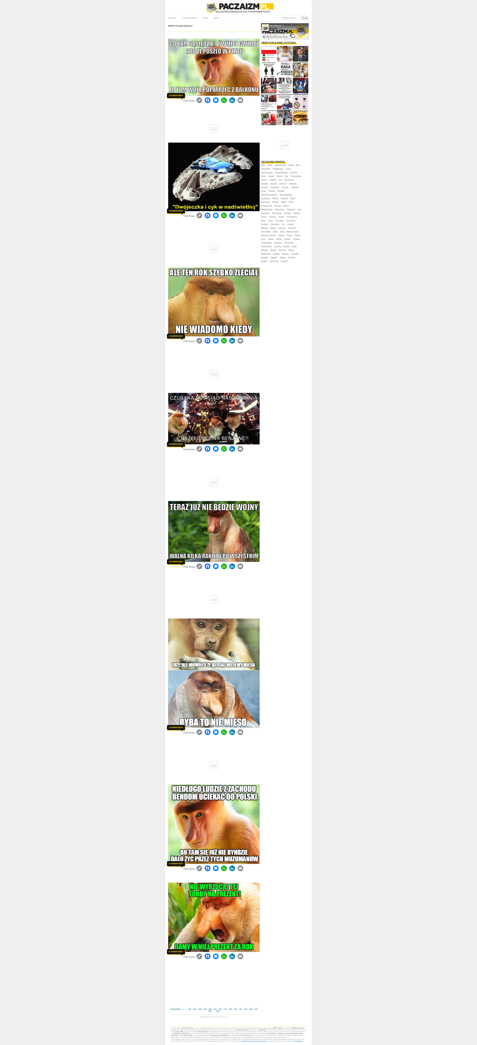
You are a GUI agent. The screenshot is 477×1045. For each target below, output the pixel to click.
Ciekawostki (278, 169)
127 (194, 1009)
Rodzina (281, 228)
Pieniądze (265, 213)
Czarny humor (267, 172)
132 (220, 1009)
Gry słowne (289, 180)
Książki (275, 198)
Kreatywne (265, 198)
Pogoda (296, 213)
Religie (273, 228)
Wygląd (276, 254)
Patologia (291, 209)
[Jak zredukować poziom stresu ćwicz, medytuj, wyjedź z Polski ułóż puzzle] (300, 101)
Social (289, 235)
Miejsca (275, 202)
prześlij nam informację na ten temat (254, 1041)
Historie (282, 183)
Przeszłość (290, 220)
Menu (205, 18)
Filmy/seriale (295, 176)
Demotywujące (281, 172)
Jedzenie (294, 187)
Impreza (264, 187)
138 (250, 1009)
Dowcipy (293, 172)
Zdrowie (291, 257)
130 (210, 1009)
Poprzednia (175, 1009)
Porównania (292, 217)
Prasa (270, 220)
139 (256, 1009)
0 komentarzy (176, 95)
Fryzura (264, 180)
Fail (286, 176)
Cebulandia (265, 169)
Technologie (266, 242)
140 (210, 1011)
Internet (285, 187)
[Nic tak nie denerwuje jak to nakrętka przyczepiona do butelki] (269, 117)
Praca (263, 220)
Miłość (283, 202)
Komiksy (281, 191)
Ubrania (277, 246)
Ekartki (279, 176)
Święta (271, 239)
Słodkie (287, 239)
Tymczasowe (266, 246)
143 (217, 1011)
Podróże (287, 213)
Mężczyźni (265, 202)
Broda (290, 165)
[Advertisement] (213, 988)
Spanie (297, 235)
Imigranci (293, 183)
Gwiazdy (264, 183)
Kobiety (272, 191)
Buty (298, 165)
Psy (283, 224)
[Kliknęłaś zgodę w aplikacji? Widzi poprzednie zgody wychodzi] (284, 117)
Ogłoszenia (279, 209)
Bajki (263, 165)
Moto (291, 202)
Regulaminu (299, 1041)
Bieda (270, 165)
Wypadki (295, 254)
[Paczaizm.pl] (238, 7)
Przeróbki (279, 220)
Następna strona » (213, 1017)
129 (205, 1009)
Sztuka (279, 239)
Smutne (281, 235)
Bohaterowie (280, 165)
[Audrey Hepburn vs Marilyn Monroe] (284, 85)
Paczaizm (172, 18)
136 (240, 1009)
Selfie (275, 231)
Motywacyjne (266, 206)
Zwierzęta (274, 261)
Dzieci (263, 176)
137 (245, 1009)
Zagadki (274, 257)
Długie (271, 176)
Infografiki (274, 187)
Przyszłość (275, 224)
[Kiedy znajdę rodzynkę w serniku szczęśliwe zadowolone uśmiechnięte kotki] (300, 69)
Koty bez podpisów (269, 194)
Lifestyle (284, 198)
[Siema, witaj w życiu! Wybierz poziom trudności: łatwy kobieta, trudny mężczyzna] (269, 69)
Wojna (291, 250)
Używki (286, 246)
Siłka (282, 231)
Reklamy (264, 228)
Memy (216, 18)
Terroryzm (288, 242)
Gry (280, 180)
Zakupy (283, 257)
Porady (281, 217)
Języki (263, 191)
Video (294, 246)
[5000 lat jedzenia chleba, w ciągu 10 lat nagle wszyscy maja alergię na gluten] (300, 117)
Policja (264, 217)
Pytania (290, 224)
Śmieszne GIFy (292, 231)
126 (189, 1009)
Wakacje (264, 250)
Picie (299, 209)
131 (215, 1009)
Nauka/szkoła (267, 209)
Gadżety (273, 180)
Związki (264, 261)
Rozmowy (292, 228)
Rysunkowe (265, 231)
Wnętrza (282, 250)
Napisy (286, 206)
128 (199, 1009)
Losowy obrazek (189, 18)
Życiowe (284, 261)
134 (230, 1009)
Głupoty (273, 183)
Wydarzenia (266, 254)
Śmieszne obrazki (268, 235)
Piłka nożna (276, 213)
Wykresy (285, 254)
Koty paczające (286, 194)
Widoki (273, 250)
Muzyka (278, 206)
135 (235, 1009)
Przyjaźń (264, 224)
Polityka (272, 217)
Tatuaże (296, 239)
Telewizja (278, 242)
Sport (263, 239)
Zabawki (264, 257)
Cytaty (288, 169)
